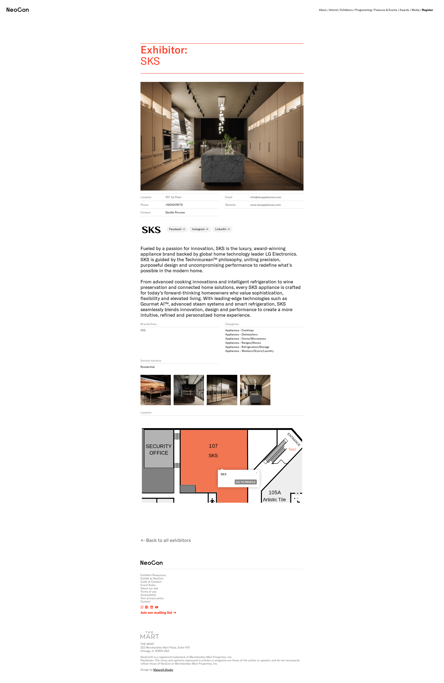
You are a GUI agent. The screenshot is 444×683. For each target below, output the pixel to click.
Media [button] (416, 9)
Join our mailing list (156, 612)
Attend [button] (333, 9)
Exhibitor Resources (153, 575)
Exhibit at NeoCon (151, 578)
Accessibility (148, 594)
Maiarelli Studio (163, 669)
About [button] (323, 9)
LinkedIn (220, 229)
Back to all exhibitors (168, 540)
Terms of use (148, 591)
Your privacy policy (152, 598)
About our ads (149, 588)
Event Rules (148, 585)
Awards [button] (404, 9)
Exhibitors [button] (346, 9)
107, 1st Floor (173, 197)
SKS (143, 330)
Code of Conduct (151, 581)
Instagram (198, 229)
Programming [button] (363, 9)
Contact (145, 601)
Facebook (175, 229)
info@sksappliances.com (265, 197)
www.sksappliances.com (265, 204)
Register (427, 9)
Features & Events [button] (385, 9)
